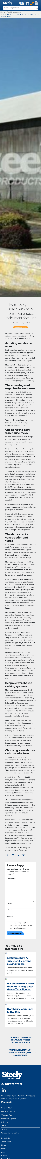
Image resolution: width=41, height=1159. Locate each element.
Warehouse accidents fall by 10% (20, 1010)
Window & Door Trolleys (10, 1133)
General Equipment (8, 1118)
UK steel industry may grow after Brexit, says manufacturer (20, 1052)
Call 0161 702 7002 (12, 1084)
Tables (3, 1126)
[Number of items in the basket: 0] (27, 3)
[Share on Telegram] (18, 855)
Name (10, 903)
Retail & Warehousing (14, 12)
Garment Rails (6, 1115)
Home (2, 12)
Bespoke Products (8, 1138)
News (3, 1145)
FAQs (3, 1148)
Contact (4, 1155)
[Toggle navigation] (36, 3)
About (3, 1152)
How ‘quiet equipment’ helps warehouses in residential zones (21, 1040)
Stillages (4, 1122)
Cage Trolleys (6, 1108)
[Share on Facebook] (7, 855)
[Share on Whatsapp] (12, 855)
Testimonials (6, 1142)
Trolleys (4, 1129)
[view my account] (21, 3)
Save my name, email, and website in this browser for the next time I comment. (21, 925)
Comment (11, 878)
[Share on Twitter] (23, 855)
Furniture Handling (8, 1111)
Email (9, 910)
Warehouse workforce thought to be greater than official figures (20, 986)
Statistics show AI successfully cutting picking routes (19, 961)
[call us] (32, 3)
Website (10, 916)
